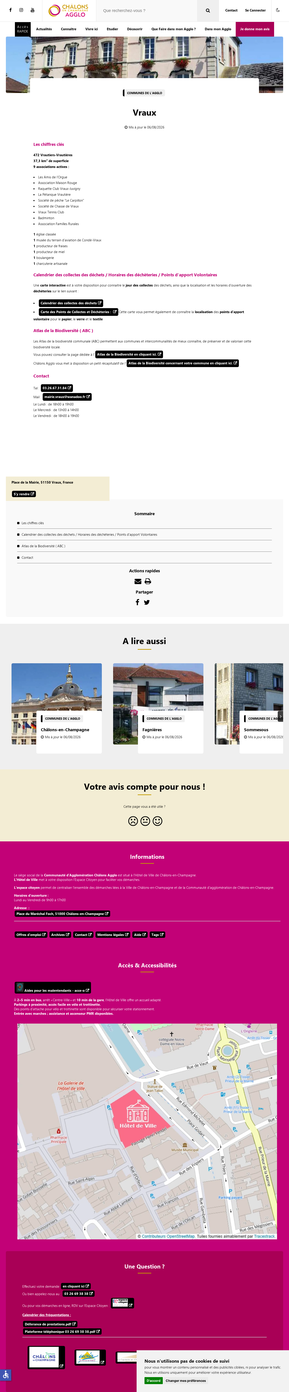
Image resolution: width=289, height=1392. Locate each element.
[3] (157, 822)
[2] (144, 822)
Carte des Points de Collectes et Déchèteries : (76, 312)
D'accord (154, 1381)
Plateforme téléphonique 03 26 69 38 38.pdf (60, 1331)
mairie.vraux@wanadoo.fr (64, 396)
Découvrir (134, 29)
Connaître (68, 29)
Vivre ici (91, 29)
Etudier (112, 29)
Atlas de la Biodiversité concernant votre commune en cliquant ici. (180, 363)
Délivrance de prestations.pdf (48, 1324)
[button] (278, 10)
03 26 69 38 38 (76, 1293)
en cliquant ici (73, 1286)
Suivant (281, 716)
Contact (231, 10)
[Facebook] (10, 10)
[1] (132, 822)
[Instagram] (21, 10)
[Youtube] (32, 10)
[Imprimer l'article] (148, 582)
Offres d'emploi (28, 934)
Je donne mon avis (255, 29)
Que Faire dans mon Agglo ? (173, 29)
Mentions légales (110, 934)
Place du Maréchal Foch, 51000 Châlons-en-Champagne (60, 913)
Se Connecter (255, 10)
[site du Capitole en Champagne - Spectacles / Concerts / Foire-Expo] (134, 1358)
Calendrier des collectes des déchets (69, 303)
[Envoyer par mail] (138, 582)
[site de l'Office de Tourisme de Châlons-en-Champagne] (46, 1357)
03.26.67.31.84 (55, 388)
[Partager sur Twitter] (147, 603)
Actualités (44, 29)
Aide (137, 934)
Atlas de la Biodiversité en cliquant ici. (127, 354)
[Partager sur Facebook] (137, 603)
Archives (58, 934)
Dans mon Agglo (218, 29)
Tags (155, 934)
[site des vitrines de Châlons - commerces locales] (90, 1358)
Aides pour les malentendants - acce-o (54, 990)
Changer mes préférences (186, 1381)
